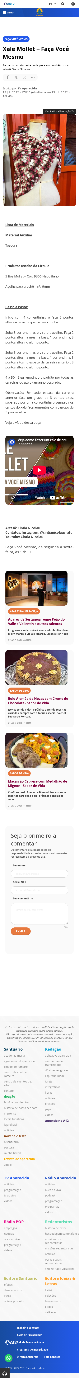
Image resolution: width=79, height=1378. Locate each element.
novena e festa (15, 1136)
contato (9, 1090)
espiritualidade (55, 1076)
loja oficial (10, 1124)
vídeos (8, 1165)
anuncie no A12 (57, 1121)
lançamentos (53, 1301)
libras (48, 1092)
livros (7, 1296)
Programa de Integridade (32, 1349)
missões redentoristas (59, 1248)
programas (52, 1206)
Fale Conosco (52, 1357)
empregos (10, 1228)
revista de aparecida (19, 1159)
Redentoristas (58, 1221)
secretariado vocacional (60, 1269)
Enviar (20, 931)
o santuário (11, 1142)
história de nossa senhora (20, 1108)
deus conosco (12, 1290)
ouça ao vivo (53, 1190)
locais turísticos (14, 1119)
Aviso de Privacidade (29, 1335)
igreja (48, 1081)
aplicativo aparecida (58, 1055)
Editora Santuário (20, 1278)
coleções (50, 1295)
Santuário (13, 1049)
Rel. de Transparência (30, 1342)
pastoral (9, 1147)
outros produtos (14, 1301)
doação (9, 1096)
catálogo (50, 1312)
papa (48, 1109)
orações (50, 1104)
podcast (50, 1195)
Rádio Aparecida (60, 1178)
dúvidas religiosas (56, 1070)
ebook (49, 1307)
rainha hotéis (12, 1153)
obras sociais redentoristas (53, 1261)
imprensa (10, 1113)
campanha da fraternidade (54, 1063)
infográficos (52, 1087)
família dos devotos (16, 1102)
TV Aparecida (16, 1178)
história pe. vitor (55, 1228)
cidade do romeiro (16, 1066)
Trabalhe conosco (28, 1327)
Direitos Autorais (27, 1357)
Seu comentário (23, 898)
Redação (53, 1049)
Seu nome (19, 865)
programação (12, 1190)
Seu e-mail (19, 882)
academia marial (15, 1055)
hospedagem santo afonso (62, 1233)
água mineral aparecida (19, 1061)
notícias (9, 1130)
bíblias (8, 1284)
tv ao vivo (10, 1195)
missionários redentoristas (53, 1241)
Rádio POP (14, 1221)
